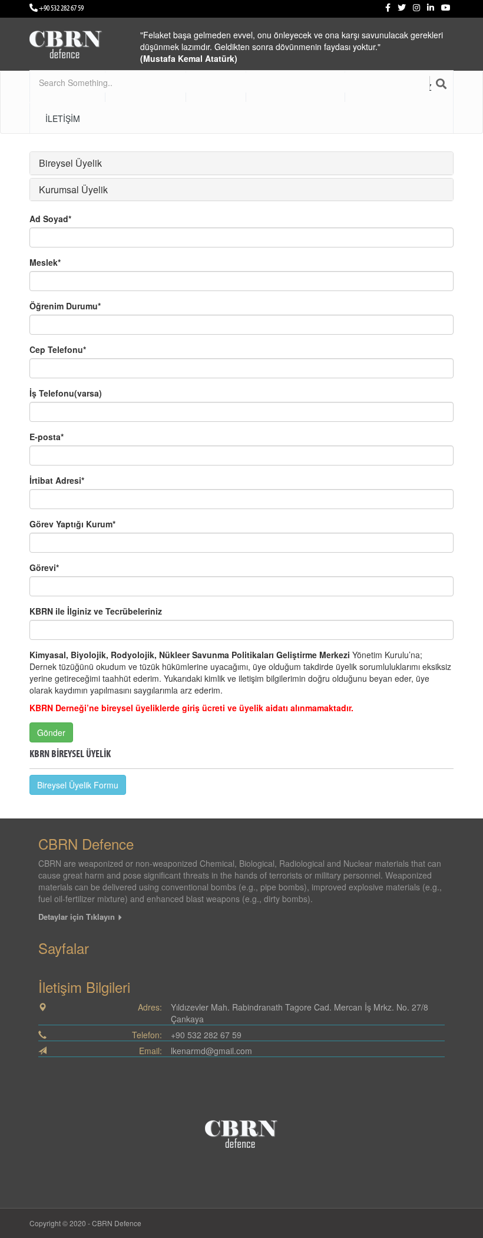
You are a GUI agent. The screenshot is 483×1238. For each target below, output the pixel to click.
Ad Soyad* (50, 219)
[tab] (241, 163)
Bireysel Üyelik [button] (70, 163)
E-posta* (46, 437)
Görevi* (44, 567)
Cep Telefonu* (57, 349)
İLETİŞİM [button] (62, 118)
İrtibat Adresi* (56, 480)
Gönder (51, 732)
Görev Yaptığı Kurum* (72, 524)
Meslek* (45, 262)
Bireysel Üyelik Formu (77, 785)
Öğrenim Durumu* (65, 306)
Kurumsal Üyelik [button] (73, 189)
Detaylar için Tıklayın (77, 916)
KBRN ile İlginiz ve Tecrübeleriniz (95, 611)
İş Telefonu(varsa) (65, 393)
